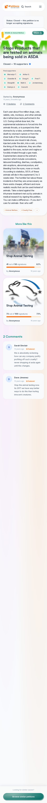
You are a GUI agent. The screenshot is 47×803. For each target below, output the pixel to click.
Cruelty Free (26, 210)
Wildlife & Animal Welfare (14, 33)
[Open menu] (40, 7)
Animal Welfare (11, 210)
